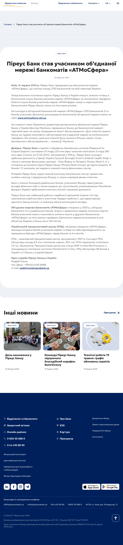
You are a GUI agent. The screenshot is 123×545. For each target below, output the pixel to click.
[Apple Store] (91, 487)
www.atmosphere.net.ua (32, 117)
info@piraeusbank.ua (37, 504)
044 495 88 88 (57, 504)
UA (106, 3)
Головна (8, 24)
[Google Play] (110, 487)
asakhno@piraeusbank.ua (34, 267)
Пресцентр (110, 312)
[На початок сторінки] (115, 518)
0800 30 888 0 (75, 504)
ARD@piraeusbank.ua (14, 504)
